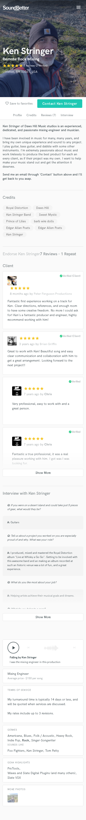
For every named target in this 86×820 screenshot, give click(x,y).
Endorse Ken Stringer (21, 254)
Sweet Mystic (48, 215)
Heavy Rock (64, 736)
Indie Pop (13, 740)
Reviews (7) (48, 115)
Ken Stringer (14, 234)
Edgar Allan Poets (18, 228)
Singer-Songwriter (43, 740)
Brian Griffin (48, 344)
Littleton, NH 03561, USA (20, 72)
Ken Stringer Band (18, 215)
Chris (48, 394)
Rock (25, 740)
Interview (67, 115)
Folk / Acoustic (44, 736)
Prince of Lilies (16, 221)
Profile (17, 115)
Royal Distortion (17, 208)
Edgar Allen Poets (50, 228)
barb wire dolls (44, 221)
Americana (14, 736)
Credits (31, 115)
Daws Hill (42, 208)
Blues (27, 736)
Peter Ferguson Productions (53, 294)
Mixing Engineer (18, 674)
